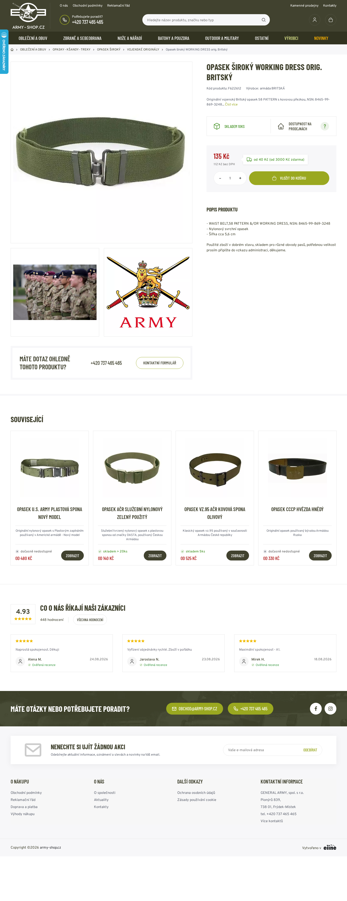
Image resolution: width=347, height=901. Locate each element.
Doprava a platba (24, 807)
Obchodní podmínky (87, 5)
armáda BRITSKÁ (272, 88)
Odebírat (310, 749)
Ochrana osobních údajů (196, 793)
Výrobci (291, 38)
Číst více (231, 104)
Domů (12, 49)
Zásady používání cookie (196, 800)
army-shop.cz (50, 847)
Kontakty (329, 5)
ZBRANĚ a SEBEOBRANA (82, 38)
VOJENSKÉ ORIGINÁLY (143, 49)
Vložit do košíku (293, 178)
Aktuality (101, 800)
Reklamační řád (118, 5)
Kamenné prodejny (304, 5)
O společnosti (104, 793)
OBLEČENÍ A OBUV (33, 38)
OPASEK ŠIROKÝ (108, 49)
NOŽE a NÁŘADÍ (130, 38)
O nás (64, 5)
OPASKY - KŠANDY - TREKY (71, 49)
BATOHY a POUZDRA (173, 38)
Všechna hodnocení (90, 620)
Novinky (321, 38)
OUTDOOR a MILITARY (222, 38)
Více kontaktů (272, 821)
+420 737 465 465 (87, 22)
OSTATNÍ (261, 38)
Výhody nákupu (22, 814)
